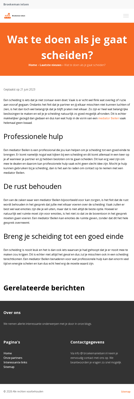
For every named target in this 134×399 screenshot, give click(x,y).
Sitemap (8, 367)
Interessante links (15, 362)
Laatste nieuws (50, 65)
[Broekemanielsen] (14, 15)
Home (33, 65)
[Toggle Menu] (126, 15)
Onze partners (12, 358)
